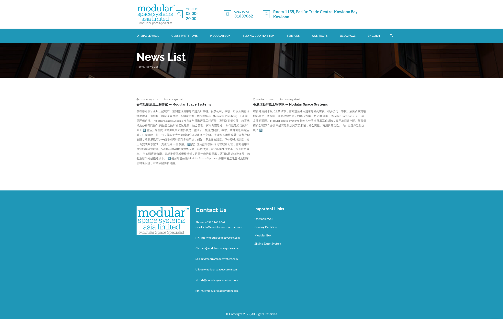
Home (140, 66)
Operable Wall (263, 219)
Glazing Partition (265, 227)
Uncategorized (175, 99)
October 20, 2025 (149, 99)
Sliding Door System (267, 243)
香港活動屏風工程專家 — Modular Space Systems (174, 104)
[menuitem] (374, 36)
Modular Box (263, 235)
